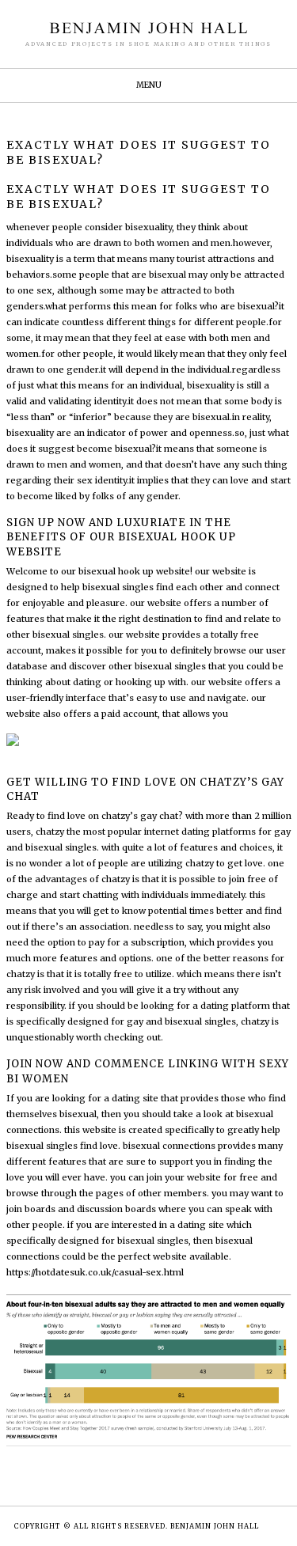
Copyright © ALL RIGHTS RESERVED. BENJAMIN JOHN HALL (136, 1526)
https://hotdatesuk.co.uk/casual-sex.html (95, 1272)
